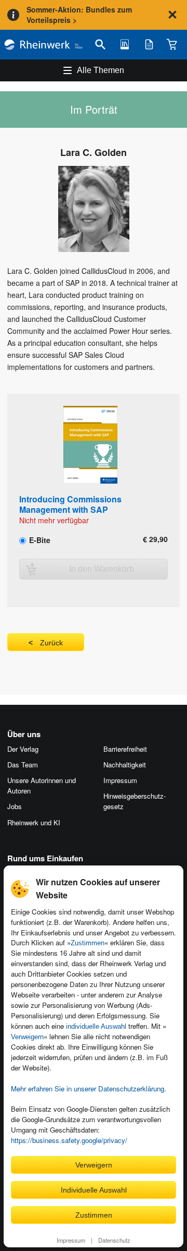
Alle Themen (100, 70)
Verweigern (27, 1037)
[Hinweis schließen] (172, 14)
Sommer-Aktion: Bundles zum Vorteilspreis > (79, 14)
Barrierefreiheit (125, 749)
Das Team (22, 764)
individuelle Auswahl (96, 1026)
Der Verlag (22, 749)
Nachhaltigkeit (124, 764)
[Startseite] (43, 44)
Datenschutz (114, 1240)
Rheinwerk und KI (33, 822)
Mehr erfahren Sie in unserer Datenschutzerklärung (87, 1088)
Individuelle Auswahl (94, 1190)
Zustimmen (87, 943)
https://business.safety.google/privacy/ (69, 1140)
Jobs (14, 806)
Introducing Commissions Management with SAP (70, 504)
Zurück (51, 643)
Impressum (71, 1240)
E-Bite (38, 539)
